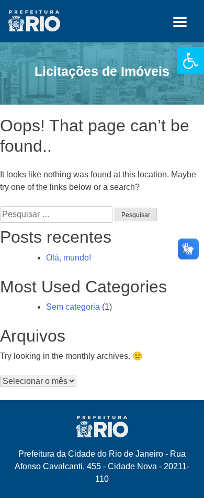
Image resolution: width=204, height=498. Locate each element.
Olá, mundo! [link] (68, 257)
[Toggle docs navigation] (180, 23)
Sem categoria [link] (73, 306)
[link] (190, 60)
